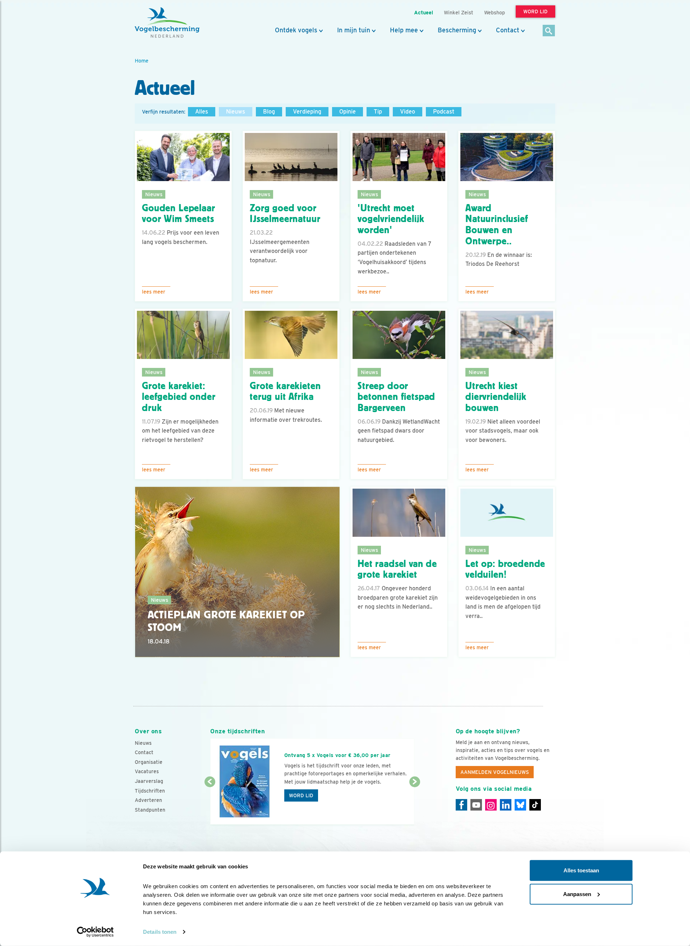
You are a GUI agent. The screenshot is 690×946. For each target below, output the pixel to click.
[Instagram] (491, 805)
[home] (167, 22)
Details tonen (159, 932)
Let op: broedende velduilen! (505, 569)
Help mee (404, 30)
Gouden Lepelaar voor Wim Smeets (178, 214)
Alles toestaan (581, 870)
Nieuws (235, 111)
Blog (269, 111)
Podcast (443, 111)
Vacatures (147, 771)
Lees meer (153, 292)
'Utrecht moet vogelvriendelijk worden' (391, 219)
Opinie (347, 111)
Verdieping (307, 111)
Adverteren (148, 800)
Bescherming (457, 30)
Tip (378, 111)
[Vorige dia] (209, 804)
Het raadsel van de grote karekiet (397, 569)
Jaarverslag (149, 781)
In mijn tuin (353, 30)
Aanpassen (577, 894)
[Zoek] (549, 31)
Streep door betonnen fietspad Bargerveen (396, 397)
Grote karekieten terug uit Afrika (285, 391)
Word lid (301, 795)
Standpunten (150, 810)
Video (407, 111)
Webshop (494, 12)
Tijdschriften (150, 791)
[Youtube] (476, 805)
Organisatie (148, 762)
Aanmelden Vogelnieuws (494, 772)
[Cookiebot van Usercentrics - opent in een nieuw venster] (95, 932)
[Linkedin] (505, 805)
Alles (201, 111)
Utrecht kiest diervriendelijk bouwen (495, 397)
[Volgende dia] (414, 804)
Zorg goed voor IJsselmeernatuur (285, 214)
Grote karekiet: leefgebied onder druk (178, 397)
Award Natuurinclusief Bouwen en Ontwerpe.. (496, 224)
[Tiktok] (535, 805)
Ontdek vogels (296, 30)
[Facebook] (461, 805)
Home (141, 60)
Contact (507, 30)
